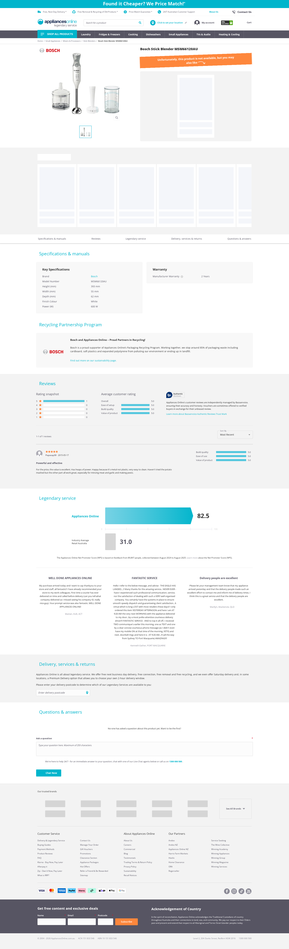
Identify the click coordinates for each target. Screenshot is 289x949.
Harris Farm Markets (178, 853)
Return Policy (146, 862)
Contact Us (85, 840)
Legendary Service (56, 840)
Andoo (172, 840)
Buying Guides (44, 844)
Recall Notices (130, 875)
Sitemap (84, 875)
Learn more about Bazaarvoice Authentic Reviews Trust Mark (196, 413)
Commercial (129, 849)
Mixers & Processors (72, 41)
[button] (204, 22)
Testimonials (130, 857)
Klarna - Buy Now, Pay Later (50, 862)
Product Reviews (45, 853)
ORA (171, 866)
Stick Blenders (89, 41)
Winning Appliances (220, 853)
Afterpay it (42, 866)
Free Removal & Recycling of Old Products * (98, 11)
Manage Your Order (89, 844)
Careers (127, 844)
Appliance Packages (89, 862)
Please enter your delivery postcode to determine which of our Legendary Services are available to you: (94, 684)
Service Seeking (218, 840)
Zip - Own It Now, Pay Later (49, 871)
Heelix (171, 857)
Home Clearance (176, 862)
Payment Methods (45, 849)
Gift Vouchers (86, 849)
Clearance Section (88, 857)
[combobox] (235, 435)
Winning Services (219, 866)
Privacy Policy (130, 866)
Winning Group (218, 857)
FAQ (39, 857)
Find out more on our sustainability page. (93, 360)
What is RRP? (43, 875)
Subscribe (126, 921)
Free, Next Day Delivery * (55, 11)
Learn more (192, 557)
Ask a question (44, 738)
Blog (126, 853)
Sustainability (130, 871)
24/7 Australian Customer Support (179, 11)
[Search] (140, 22)
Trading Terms (130, 862)
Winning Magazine (219, 862)
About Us (213, 11)
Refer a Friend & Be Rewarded (94, 871)
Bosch (94, 276)
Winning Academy (219, 849)
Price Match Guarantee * (140, 11)
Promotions (85, 853)
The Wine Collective (220, 844)
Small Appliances (52, 41)
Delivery (41, 840)
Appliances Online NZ (178, 849)
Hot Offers (85, 866)
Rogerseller (174, 871)
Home (40, 41)
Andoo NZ (173, 844)
